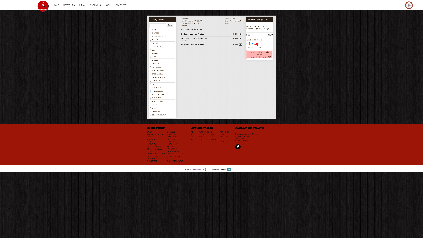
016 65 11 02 (243, 138)
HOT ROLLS (156, 84)
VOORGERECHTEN (159, 36)
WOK (154, 108)
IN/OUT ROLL (156, 64)
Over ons (95, 5)
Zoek (170, 25)
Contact (121, 5)
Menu (82, 5)
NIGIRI (154, 57)
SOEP (154, 29)
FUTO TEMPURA (158, 70)
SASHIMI (155, 53)
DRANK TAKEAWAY (159, 115)
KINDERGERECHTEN (159, 91)
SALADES (155, 33)
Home (56, 5)
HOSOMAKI (156, 67)
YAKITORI (155, 43)
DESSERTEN (156, 111)
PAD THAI (155, 105)
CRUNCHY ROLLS (158, 77)
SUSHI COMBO (157, 87)
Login (108, 5)
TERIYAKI (155, 50)
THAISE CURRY (157, 101)
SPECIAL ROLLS (158, 74)
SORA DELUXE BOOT (160, 94)
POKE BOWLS (157, 46)
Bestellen (69, 5)
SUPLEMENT (156, 98)
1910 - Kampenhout (254, 47)
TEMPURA (155, 40)
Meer (184, 26)
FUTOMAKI (156, 81)
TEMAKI (155, 60)
